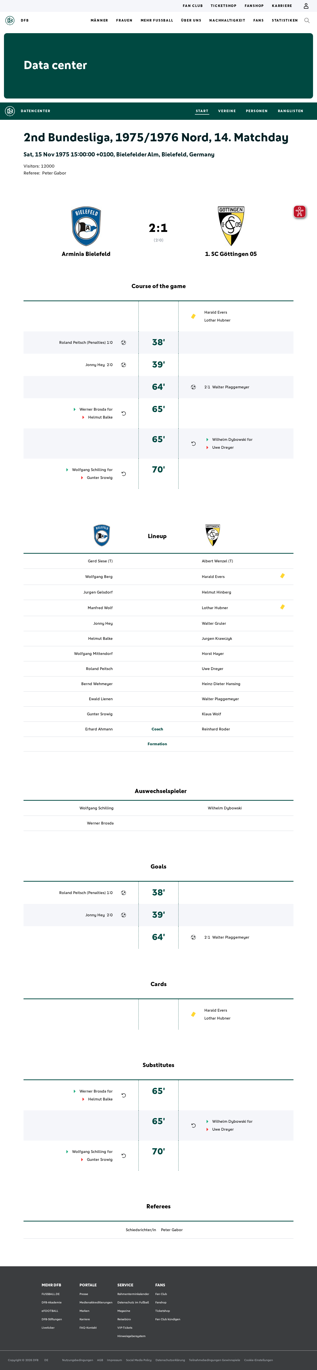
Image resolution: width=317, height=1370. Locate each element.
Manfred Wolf (100, 608)
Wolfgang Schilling (89, 470)
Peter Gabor (54, 173)
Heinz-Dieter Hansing (221, 684)
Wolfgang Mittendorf (93, 654)
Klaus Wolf (211, 714)
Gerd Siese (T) (100, 561)
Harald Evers (215, 312)
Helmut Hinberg (216, 592)
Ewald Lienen (101, 699)
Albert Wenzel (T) (217, 561)
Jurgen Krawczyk (217, 639)
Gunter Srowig (100, 478)
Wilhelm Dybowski (229, 440)
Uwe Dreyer (223, 447)
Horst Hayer (213, 654)
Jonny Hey (95, 365)
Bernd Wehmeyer (97, 684)
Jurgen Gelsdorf (98, 592)
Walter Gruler (214, 623)
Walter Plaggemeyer (230, 387)
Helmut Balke (100, 417)
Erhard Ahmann (99, 729)
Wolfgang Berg (99, 577)
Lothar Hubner (217, 320)
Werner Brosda (92, 409)
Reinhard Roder (216, 729)
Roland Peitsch (72, 343)
